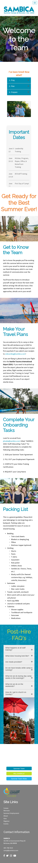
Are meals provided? (13, 662)
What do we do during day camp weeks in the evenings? (18, 677)
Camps (6, 808)
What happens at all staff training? (15, 649)
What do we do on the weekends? (14, 685)
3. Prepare (13, 92)
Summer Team (19, 768)
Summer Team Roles (19, 778)
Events (6, 824)
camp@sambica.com (11, 850)
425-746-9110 (8, 848)
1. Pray (12, 80)
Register (7, 821)
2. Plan (12, 86)
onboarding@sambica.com (15, 354)
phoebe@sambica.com (11, 441)
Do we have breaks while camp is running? (18, 669)
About (6, 816)
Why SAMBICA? (19, 773)
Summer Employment (11, 813)
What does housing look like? (17, 656)
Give (5, 818)
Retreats (7, 811)
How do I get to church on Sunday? (15, 693)
